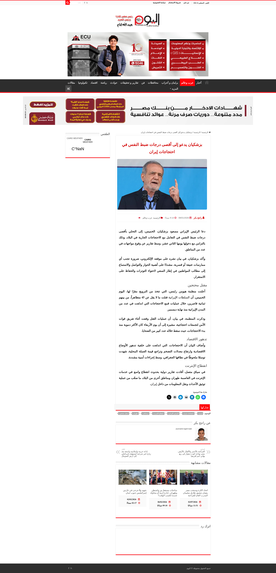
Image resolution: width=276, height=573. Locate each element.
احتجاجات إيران (188, 413)
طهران (135, 413)
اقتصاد (94, 82)
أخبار (198, 82)
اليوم (189, 568)
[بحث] (67, 2)
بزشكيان (145, 413)
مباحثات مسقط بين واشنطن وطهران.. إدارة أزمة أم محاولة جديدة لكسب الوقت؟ (163, 493)
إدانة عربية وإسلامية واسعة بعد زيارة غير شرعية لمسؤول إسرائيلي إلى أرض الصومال (136, 452)
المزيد (175, 88)
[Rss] (87, 2)
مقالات (71, 82)
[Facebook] (84, 2)
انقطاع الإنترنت (158, 413)
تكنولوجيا (82, 82)
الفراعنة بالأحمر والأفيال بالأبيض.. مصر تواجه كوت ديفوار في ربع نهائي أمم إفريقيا (191, 452)
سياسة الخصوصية (159, 2)
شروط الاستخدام (174, 2)
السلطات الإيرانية (179, 297)
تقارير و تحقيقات (129, 82)
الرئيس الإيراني (173, 413)
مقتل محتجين (123, 413)
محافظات (153, 82)
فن (143, 82)
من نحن (186, 2)
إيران (154, 384)
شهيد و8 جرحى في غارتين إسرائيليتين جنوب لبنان (134, 491)
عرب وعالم (187, 82)
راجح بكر (198, 218)
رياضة (104, 82)
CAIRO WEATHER (75, 138)
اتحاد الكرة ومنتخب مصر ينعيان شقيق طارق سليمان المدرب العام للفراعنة (195, 493)
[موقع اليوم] (138, 19)
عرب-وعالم (147, 218)
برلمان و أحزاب (170, 82)
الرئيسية (207, 82)
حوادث (113, 82)
